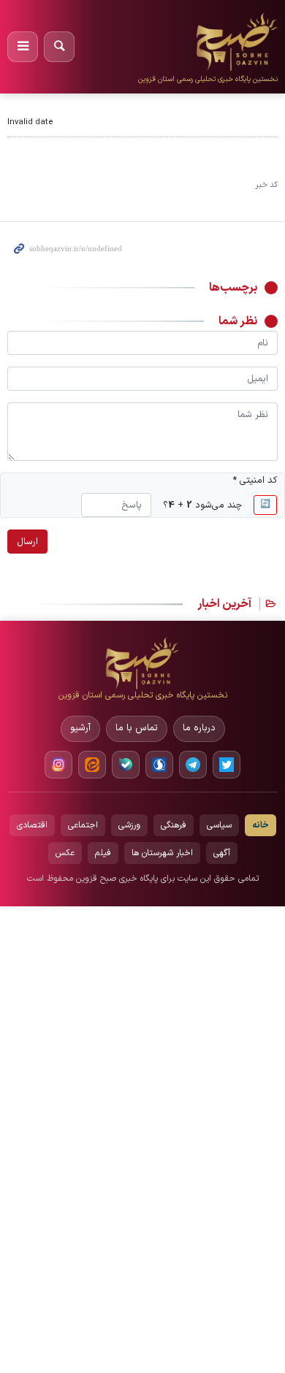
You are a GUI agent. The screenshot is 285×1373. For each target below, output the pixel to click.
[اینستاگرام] (58, 765)
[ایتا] (92, 765)
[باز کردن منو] (22, 46)
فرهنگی (173, 825)
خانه (260, 825)
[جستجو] (59, 46)
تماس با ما (136, 728)
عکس (65, 853)
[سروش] (159, 765)
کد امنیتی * (255, 480)
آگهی (221, 853)
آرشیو (80, 728)
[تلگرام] (193, 765)
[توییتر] (226, 765)
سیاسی (219, 825)
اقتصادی (32, 825)
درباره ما (199, 728)
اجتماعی (83, 825)
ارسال (27, 541)
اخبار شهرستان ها (162, 853)
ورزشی (129, 825)
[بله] (126, 765)
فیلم (103, 853)
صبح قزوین (240, 21)
